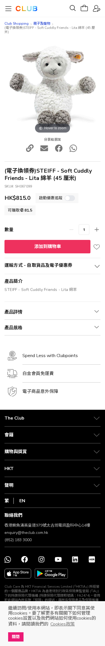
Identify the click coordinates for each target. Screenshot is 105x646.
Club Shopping (16, 23)
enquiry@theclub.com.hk (26, 532)
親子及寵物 (41, 23)
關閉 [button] (16, 637)
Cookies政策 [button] (62, 624)
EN (22, 501)
